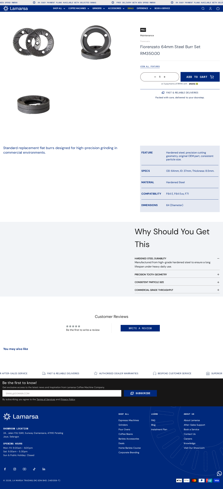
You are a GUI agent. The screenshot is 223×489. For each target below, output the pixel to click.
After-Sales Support (194, 424)
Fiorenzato (145, 41)
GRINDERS (97, 8)
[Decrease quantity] (154, 77)
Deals (121, 443)
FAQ (153, 420)
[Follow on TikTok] (34, 469)
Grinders (123, 424)
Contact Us (190, 434)
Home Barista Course (130, 447)
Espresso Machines (129, 420)
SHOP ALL (57, 8)
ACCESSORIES (114, 8)
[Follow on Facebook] (5, 469)
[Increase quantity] (165, 77)
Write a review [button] (140, 328)
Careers (188, 438)
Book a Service (191, 429)
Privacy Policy (68, 399)
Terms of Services (46, 399)
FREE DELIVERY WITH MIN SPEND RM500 (126, 2)
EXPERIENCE (142, 8)
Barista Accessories (129, 438)
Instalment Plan (159, 429)
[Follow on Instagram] (14, 469)
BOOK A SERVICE (162, 8)
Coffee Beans (126, 434)
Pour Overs (124, 429)
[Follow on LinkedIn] (44, 469)
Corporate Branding (129, 452)
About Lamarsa (192, 420)
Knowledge (189, 443)
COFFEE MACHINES (77, 8)
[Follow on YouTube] (24, 469)
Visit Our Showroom (194, 447)
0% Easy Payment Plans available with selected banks (57, 2)
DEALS (131, 8)
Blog (153, 424)
